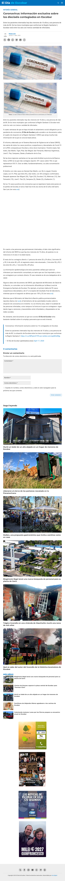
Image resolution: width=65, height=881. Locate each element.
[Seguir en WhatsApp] (36, 870)
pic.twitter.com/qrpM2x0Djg (50, 336)
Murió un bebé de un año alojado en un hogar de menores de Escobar (36, 695)
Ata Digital (54, 875)
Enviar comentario (56, 395)
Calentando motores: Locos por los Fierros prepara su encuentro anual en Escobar (37, 713)
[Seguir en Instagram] (28, 870)
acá (17, 189)
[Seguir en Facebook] (24, 870)
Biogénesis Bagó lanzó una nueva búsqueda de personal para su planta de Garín (37, 677)
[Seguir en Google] (44, 870)
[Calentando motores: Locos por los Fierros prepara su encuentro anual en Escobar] (8, 715)
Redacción (12, 34)
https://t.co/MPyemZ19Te (30, 336)
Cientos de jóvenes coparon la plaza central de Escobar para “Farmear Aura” (35, 686)
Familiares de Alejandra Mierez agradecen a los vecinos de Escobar (35, 704)
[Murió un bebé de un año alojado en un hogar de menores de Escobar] (8, 697)
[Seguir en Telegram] (40, 870)
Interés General (10, 10)
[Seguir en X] (20, 870)
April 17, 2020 (39, 341)
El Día (14, 2)
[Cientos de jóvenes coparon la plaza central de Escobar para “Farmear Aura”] (8, 688)
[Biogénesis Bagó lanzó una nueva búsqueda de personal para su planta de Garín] (8, 679)
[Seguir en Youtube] (32, 870)
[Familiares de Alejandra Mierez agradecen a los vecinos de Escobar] (8, 706)
